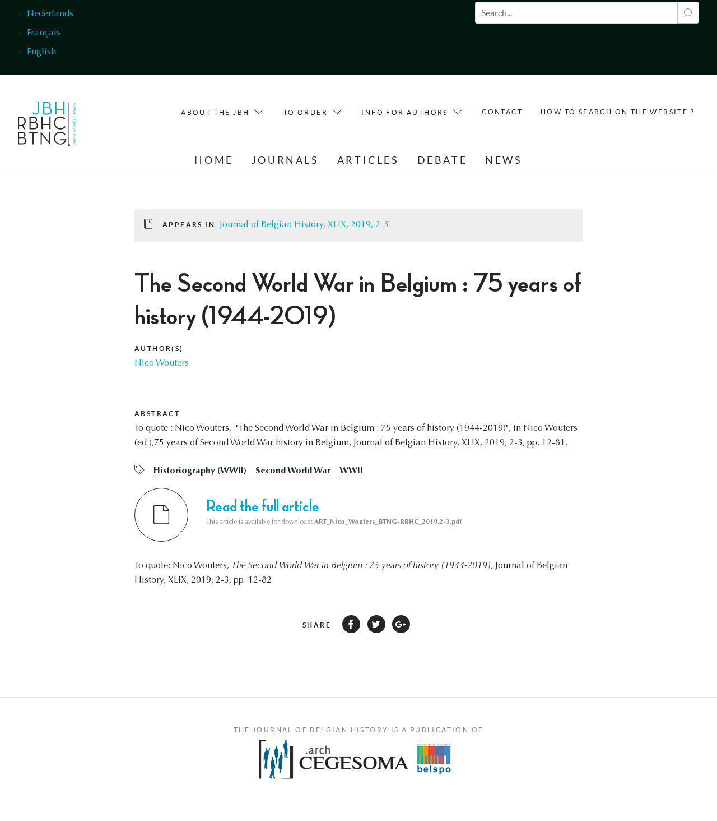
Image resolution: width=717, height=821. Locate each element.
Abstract (157, 413)
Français (43, 33)
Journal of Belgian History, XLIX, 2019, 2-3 (304, 224)
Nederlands (50, 14)
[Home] (47, 127)
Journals (285, 160)
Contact (502, 112)
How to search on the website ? (618, 112)
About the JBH (215, 112)
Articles (368, 160)
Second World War (292, 471)
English (41, 52)
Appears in (188, 224)
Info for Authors (404, 112)
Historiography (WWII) (199, 471)
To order (305, 112)
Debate (442, 160)
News (503, 160)
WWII (351, 471)
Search (688, 13)
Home (213, 160)
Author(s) (159, 348)
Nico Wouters (161, 363)
